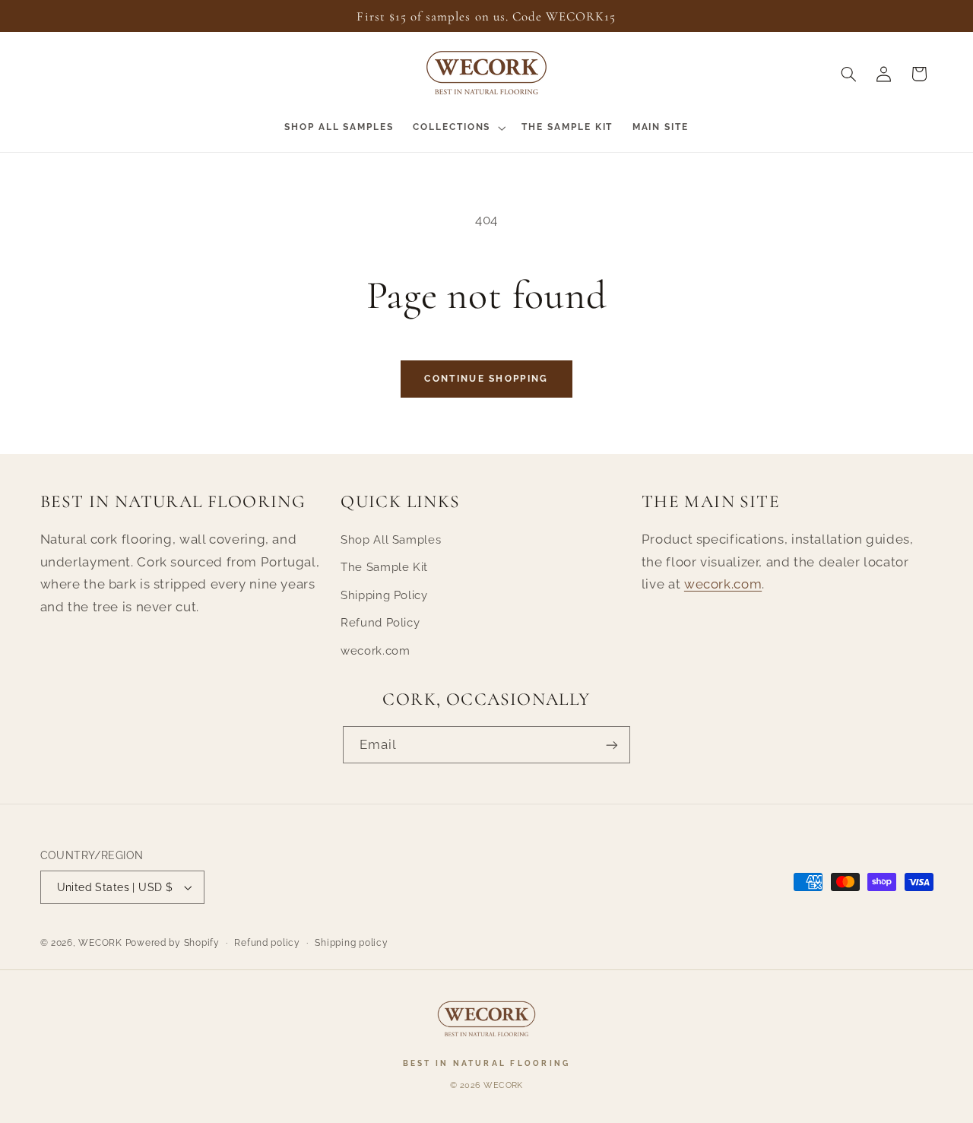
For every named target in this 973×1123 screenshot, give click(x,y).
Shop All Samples (391, 539)
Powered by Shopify (172, 942)
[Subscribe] (611, 744)
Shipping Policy (384, 594)
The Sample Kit (384, 566)
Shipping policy (351, 942)
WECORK (100, 942)
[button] (458, 128)
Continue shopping (486, 378)
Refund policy (267, 942)
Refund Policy (380, 622)
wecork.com (375, 650)
